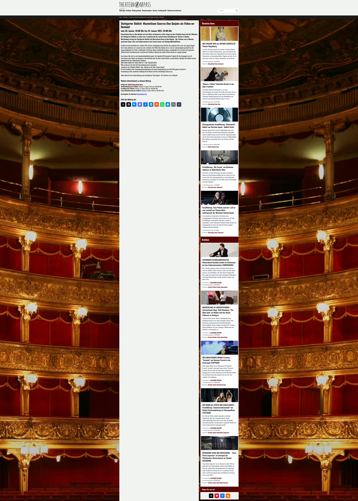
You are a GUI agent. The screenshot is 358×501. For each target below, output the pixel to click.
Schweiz (214, 147)
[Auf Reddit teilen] (156, 104)
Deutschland (135, 84)
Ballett (130, 84)
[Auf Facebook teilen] (145, 104)
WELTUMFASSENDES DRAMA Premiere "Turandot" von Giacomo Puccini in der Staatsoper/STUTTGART (216, 360)
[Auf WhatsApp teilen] (162, 104)
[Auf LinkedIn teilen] (151, 104)
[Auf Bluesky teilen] (134, 104)
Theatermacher (147, 10)
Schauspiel (220, 64)
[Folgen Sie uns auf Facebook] (222, 496)
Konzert (210, 287)
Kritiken (128, 10)
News (141, 84)
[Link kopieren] (179, 104)
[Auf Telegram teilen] (168, 104)
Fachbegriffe (162, 10)
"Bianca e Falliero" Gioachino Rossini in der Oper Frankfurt (218, 85)
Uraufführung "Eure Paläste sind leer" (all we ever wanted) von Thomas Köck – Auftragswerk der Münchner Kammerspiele (218, 210)
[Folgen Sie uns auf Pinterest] (217, 496)
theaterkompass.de (141, 94)
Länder (219, 287)
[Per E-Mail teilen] (173, 104)
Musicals (225, 483)
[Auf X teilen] (123, 104)
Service (155, 10)
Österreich (210, 187)
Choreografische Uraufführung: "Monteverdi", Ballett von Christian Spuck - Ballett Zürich (219, 125)
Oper (219, 104)
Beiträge (122, 10)
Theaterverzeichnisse (174, 10)
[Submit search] (237, 10)
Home (120, 17)
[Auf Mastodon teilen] (140, 104)
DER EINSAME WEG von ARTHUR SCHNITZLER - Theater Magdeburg (219, 45)
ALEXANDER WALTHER (216, 282)
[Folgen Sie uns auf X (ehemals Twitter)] (211, 496)
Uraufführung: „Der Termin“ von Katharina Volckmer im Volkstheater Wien (217, 168)
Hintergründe (136, 10)
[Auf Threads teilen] (128, 104)
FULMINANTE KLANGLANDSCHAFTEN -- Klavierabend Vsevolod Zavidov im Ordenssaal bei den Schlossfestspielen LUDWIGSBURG (218, 262)
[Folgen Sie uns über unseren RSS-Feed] (228, 496)
